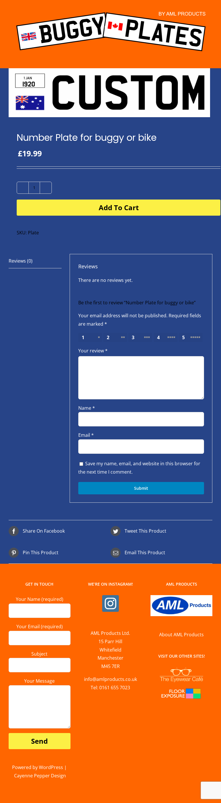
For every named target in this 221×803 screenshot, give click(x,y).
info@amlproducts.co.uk (110, 679)
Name (86, 408)
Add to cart (119, 207)
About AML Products (181, 634)
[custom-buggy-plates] (110, 92)
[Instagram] (110, 603)
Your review (93, 351)
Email (86, 435)
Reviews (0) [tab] (21, 261)
